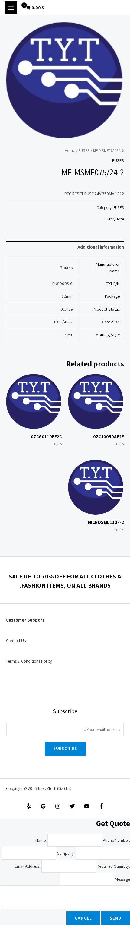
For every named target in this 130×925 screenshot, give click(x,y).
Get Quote (115, 219)
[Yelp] (28, 806)
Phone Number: (116, 840)
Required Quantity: (113, 866)
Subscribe (65, 748)
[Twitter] (72, 806)
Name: (41, 840)
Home (70, 150)
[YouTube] (86, 806)
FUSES (84, 150)
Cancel (83, 918)
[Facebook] (101, 806)
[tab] (65, 247)
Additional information (100, 247)
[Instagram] (57, 806)
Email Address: (28, 866)
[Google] (43, 806)
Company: (66, 853)
